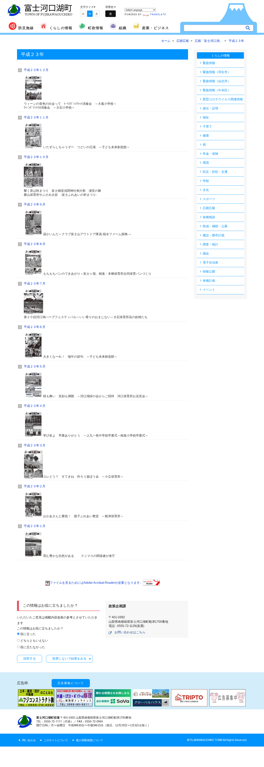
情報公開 (209, 271)
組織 (123, 28)
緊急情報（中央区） (217, 90)
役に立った (28, 634)
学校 (206, 180)
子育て (207, 126)
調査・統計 (210, 244)
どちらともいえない (34, 640)
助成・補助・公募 (215, 226)
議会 (206, 253)
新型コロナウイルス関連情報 (223, 99)
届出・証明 (210, 108)
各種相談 (209, 217)
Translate (158, 14)
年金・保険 (210, 153)
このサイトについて (56, 740)
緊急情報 (209, 63)
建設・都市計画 (213, 235)
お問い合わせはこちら (129, 632)
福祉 (206, 117)
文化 (206, 190)
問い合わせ (29, 740)
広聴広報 (209, 208)
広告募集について (71, 683)
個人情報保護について (89, 740)
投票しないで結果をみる (69, 658)
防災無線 (26, 28)
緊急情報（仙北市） (217, 81)
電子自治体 (210, 262)
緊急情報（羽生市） (217, 72)
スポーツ (209, 199)
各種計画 (209, 280)
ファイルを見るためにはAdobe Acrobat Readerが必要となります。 (96, 582)
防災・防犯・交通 (215, 171)
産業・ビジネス (155, 28)
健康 (206, 135)
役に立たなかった (32, 647)
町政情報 (95, 28)
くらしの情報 (60, 28)
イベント (209, 289)
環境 (206, 162)
